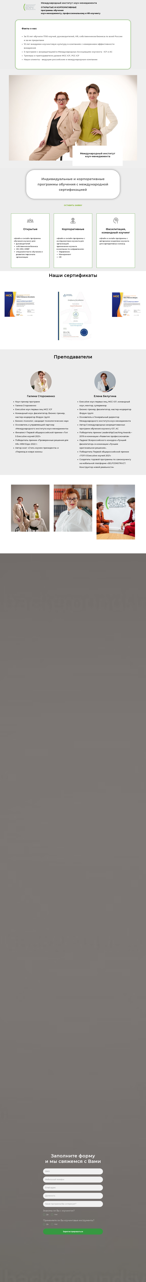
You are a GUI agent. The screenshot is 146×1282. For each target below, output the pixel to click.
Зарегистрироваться (73, 1232)
